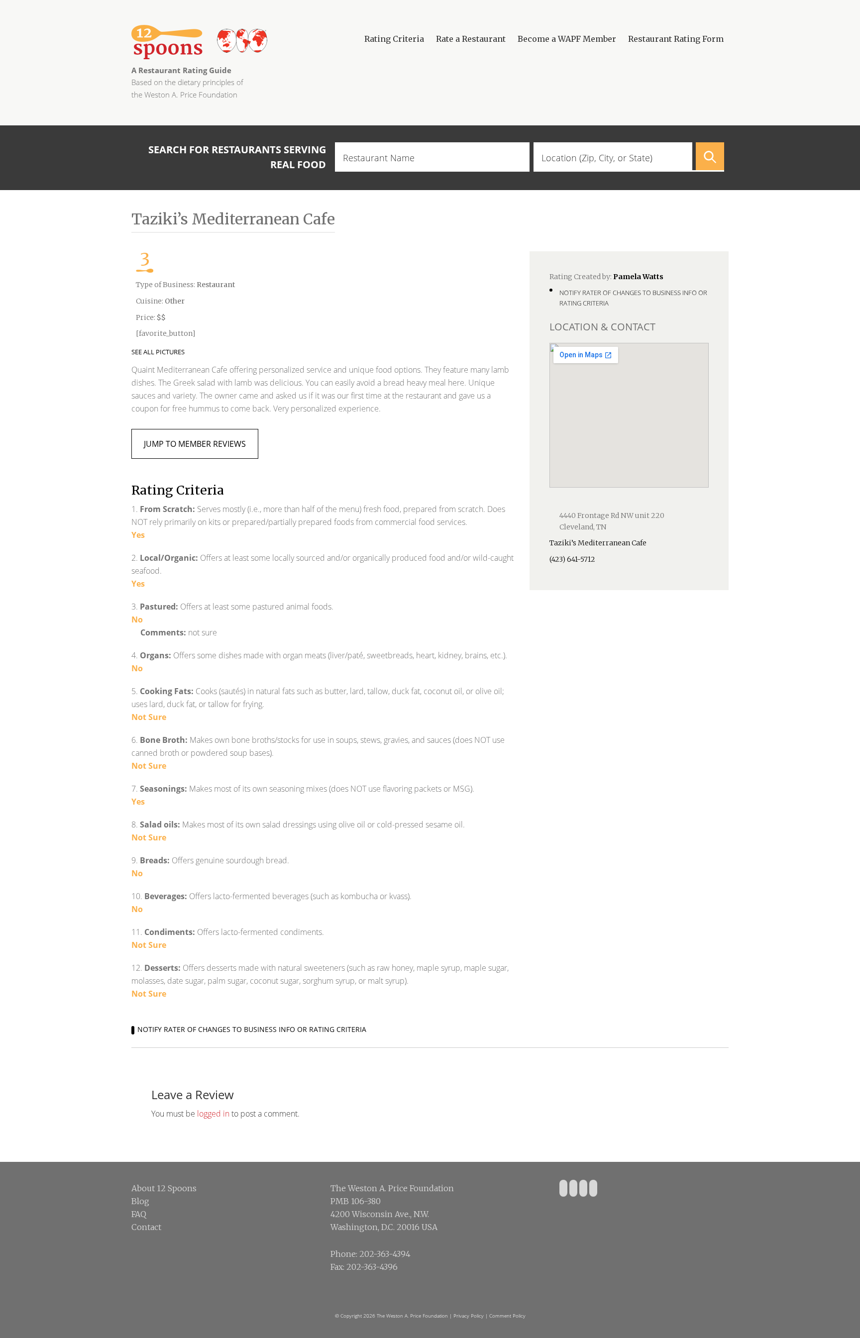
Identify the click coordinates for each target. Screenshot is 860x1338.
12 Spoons (235, 42)
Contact (146, 1227)
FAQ (138, 1214)
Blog (140, 1201)
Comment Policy (507, 1315)
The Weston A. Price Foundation (412, 1315)
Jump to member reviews (195, 443)
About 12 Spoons (164, 1188)
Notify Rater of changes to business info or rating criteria (251, 1029)
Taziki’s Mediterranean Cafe (597, 542)
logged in (213, 1113)
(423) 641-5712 (572, 559)
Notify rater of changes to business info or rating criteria (633, 298)
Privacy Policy (468, 1315)
